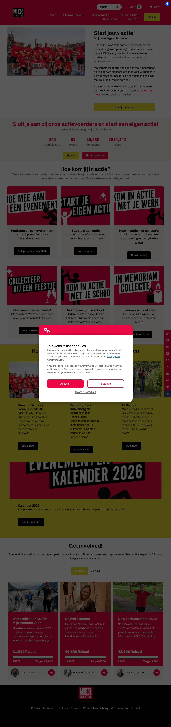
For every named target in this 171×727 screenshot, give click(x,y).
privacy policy (113, 356)
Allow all (65, 383)
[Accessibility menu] (167, 4)
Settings (106, 383)
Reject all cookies (85, 392)
